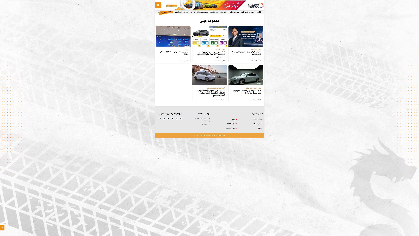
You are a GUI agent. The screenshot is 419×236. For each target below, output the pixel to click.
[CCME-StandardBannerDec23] (206, 5)
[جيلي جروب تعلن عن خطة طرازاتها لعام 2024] (173, 36)
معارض (186, 12)
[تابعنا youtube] (168, 118)
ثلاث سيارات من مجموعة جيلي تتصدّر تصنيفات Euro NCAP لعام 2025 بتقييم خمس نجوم (211, 54)
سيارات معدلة (231, 123)
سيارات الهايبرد (233, 12)
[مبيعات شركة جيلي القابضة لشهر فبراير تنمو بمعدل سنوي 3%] (245, 75)
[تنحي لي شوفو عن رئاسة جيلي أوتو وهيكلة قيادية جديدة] (245, 36)
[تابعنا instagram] (176, 118)
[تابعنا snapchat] (164, 118)
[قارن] (2, 227)
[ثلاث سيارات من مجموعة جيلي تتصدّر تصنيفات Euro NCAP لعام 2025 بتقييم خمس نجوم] (209, 36)
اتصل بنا (204, 124)
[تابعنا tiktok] (159, 118)
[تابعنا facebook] (180, 118)
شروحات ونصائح (202, 12)
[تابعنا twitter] (172, 118)
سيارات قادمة (258, 119)
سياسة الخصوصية (201, 118)
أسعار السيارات (257, 123)
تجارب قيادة (214, 12)
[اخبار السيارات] (254, 5)
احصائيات (178, 12)
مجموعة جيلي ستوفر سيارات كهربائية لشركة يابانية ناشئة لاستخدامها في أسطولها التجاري (211, 93)
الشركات (223, 12)
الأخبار (259, 12)
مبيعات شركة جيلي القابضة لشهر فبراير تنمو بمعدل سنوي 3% (247, 92)
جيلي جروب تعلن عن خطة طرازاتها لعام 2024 (174, 53)
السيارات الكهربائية (247, 12)
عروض (193, 12)
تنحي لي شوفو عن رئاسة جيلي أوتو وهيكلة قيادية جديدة (246, 53)
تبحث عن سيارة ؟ (166, 12)
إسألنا (205, 121)
